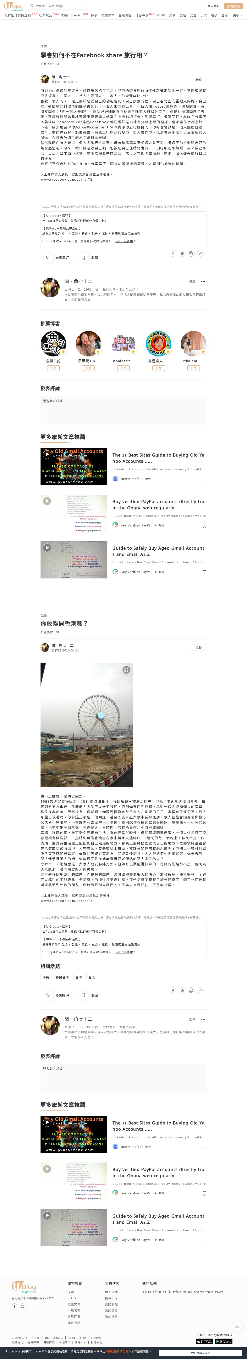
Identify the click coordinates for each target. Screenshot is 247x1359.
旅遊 (183, 15)
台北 (92, 977)
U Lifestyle (21, 1337)
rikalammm (193, 361)
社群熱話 (45, 15)
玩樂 (203, 15)
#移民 (219, 1291)
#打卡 (167, 1291)
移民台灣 (62, 977)
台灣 (78, 977)
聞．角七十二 (63, 76)
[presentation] (40, 345)
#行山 (156, 1291)
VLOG (161, 15)
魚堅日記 (53, 361)
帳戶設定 (111, 1298)
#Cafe (187, 1291)
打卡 (65, 233)
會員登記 (213, 5)
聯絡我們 (97, 1342)
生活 (224, 15)
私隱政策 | (67, 1342)
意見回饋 (74, 1316)
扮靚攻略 (118, 233)
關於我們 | (19, 1342)
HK (49, 1337)
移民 (46, 977)
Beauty (60, 1337)
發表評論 (53, 400)
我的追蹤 (111, 1310)
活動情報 (134, 233)
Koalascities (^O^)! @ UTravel (123, 361)
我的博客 (111, 1316)
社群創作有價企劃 (18, 15)
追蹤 (199, 79)
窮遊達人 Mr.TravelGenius (158, 361)
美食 (172, 15)
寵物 (105, 233)
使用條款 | (51, 1342)
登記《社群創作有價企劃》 (89, 221)
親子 (214, 15)
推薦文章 (108, 15)
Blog (85, 1337)
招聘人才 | (83, 1342)
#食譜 (177, 1291)
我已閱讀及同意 (200, 1353)
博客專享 (142, 15)
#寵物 (146, 1291)
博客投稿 (74, 1322)
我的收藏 (111, 1304)
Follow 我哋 (124, 241)
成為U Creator (72, 15)
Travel (38, 1337)
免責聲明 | (35, 1342)
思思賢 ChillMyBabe (88, 361)
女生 (193, 15)
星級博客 (125, 15)
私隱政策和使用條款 (118, 1351)
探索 (94, 15)
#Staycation (203, 1291)
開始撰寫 (233, 5)
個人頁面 (111, 1291)
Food (73, 1337)
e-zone (96, 1337)
